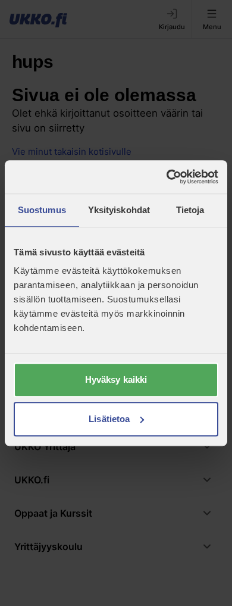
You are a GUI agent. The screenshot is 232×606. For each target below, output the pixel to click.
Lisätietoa (109, 419)
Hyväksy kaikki (116, 379)
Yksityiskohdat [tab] (119, 210)
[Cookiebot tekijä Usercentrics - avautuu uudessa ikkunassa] (166, 177)
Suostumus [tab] (42, 210)
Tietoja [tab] (190, 210)
